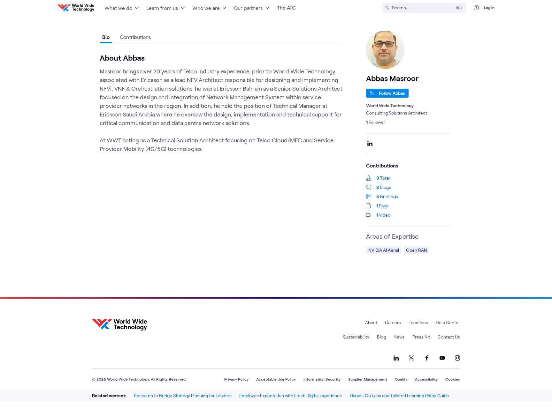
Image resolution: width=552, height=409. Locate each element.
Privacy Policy (236, 379)
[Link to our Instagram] (457, 358)
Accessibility (426, 379)
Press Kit (421, 336)
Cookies (452, 379)
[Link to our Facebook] (426, 358)
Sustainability (356, 336)
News (399, 336)
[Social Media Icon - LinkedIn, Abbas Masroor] (369, 143)
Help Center (448, 322)
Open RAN (416, 250)
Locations (418, 322)
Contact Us (449, 336)
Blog (381, 336)
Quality (401, 379)
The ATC (286, 7)
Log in (489, 7)
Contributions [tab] (135, 37)
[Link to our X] (411, 358)
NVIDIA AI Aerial (383, 250)
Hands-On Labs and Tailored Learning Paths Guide (399, 395)
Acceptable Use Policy (276, 379)
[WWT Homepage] (75, 7)
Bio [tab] (106, 37)
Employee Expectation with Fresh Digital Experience (290, 395)
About (371, 322)
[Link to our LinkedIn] (396, 358)
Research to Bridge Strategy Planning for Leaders (183, 395)
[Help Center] (476, 7)
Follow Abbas (392, 93)
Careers (393, 322)
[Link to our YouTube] (442, 358)
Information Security (322, 379)
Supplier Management (367, 379)
